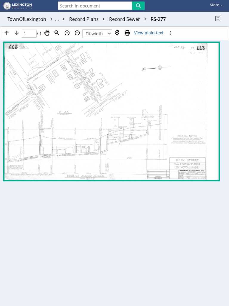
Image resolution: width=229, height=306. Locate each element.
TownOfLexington (33, 19)
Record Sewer (125, 19)
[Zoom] (57, 33)
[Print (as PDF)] (127, 33)
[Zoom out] (77, 33)
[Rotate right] (117, 33)
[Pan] (47, 33)
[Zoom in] (67, 33)
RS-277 (158, 19)
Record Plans (84, 19)
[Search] (138, 5)
